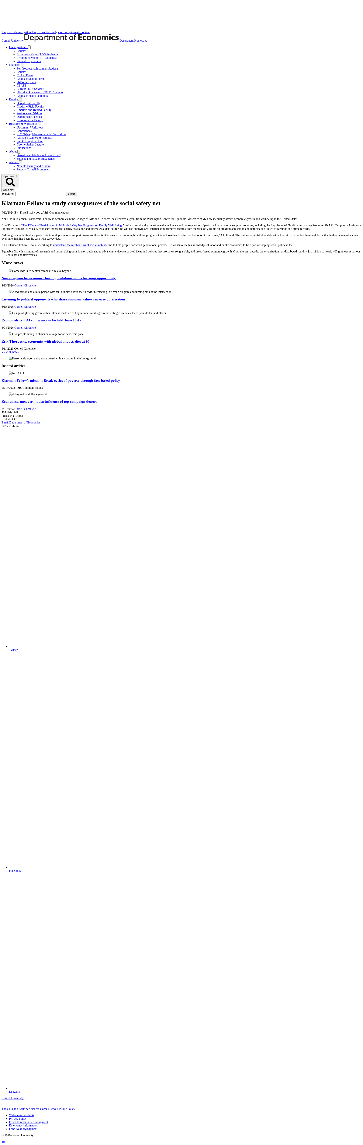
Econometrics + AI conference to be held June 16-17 (41, 320)
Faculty (14, 99)
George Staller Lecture (30, 144)
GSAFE (21, 85)
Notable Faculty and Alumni (33, 166)
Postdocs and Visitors (29, 113)
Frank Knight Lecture (30, 141)
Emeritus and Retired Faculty (34, 109)
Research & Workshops (23, 123)
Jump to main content (77, 32)
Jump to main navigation (17, 32)
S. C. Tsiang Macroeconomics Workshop (41, 134)
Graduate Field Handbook (32, 95)
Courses (21, 51)
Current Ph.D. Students (30, 89)
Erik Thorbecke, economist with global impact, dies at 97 (46, 341)
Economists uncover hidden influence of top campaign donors (49, 401)
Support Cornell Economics (33, 169)
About (13, 151)
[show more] (29, 47)
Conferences (24, 130)
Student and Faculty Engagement (36, 158)
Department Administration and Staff (38, 155)
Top (4, 1141)
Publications (24, 147)
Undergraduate (18, 47)
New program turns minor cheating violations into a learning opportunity (59, 278)
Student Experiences (29, 61)
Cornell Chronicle (25, 285)
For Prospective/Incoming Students (37, 68)
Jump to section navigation (48, 32)
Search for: (8, 193)
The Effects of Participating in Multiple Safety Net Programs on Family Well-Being (72, 225)
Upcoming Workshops (30, 127)
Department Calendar (29, 116)
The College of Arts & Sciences (21, 1108)
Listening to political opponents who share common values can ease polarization (63, 299)
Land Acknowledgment (23, 1128)
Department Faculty (28, 103)
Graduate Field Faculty (30, 106)
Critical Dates (25, 75)
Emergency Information (23, 1125)
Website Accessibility (21, 1115)
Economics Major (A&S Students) (37, 54)
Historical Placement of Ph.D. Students (40, 92)
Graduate (15, 64)
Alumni (14, 162)
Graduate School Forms (31, 78)
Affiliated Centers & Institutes (34, 137)
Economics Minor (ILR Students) (37, 57)
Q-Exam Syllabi (26, 82)
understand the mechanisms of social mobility (80, 245)
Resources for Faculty (30, 120)
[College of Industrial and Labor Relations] (94, 1108)
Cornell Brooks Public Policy (58, 1108)
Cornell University (13, 40)
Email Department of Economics (21, 422)
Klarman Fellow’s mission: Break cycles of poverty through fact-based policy (61, 380)
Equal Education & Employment (28, 1122)
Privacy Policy (17, 1118)
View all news (10, 352)
